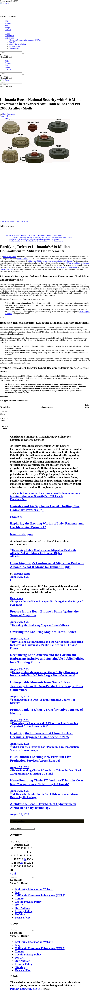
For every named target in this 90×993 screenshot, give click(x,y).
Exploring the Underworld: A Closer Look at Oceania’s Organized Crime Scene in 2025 (41, 735)
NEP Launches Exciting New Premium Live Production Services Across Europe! (40, 758)
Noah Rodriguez (8, 114)
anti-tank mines (22, 259)
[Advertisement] (42, 9)
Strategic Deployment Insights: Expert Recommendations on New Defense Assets (37, 241)
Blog (17, 892)
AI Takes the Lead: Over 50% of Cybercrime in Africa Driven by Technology (43, 805)
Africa (7, 21)
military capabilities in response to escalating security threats (50, 261)
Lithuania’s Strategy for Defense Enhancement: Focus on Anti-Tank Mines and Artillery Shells (41, 237)
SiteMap (20, 914)
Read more (16, 598)
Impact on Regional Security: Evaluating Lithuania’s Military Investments (35, 239)
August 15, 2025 (6, 116)
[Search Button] (23, 53)
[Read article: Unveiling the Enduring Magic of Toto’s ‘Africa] (47, 625)
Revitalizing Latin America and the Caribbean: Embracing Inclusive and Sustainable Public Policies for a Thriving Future (47, 658)
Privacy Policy (14, 46)
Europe (7, 28)
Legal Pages (9, 38)
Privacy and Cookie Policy (26, 988)
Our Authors (9, 36)
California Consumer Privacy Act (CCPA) (25, 40)
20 (21, 862)
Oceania (8, 30)
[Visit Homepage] (4, 3)
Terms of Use (14, 48)
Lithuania (5, 118)
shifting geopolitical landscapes (77, 263)
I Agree (46, 989)
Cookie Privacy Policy (17, 44)
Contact (7, 34)
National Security (33, 496)
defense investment (47, 492)
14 (25, 859)
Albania (15, 556)
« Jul (13, 873)
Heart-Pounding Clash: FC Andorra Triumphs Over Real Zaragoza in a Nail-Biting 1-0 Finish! (46, 782)
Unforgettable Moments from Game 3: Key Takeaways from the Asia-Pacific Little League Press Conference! (46, 686)
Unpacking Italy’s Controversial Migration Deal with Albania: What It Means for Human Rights (47, 565)
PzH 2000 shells (53, 496)
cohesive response (6, 269)
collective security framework (66, 267)
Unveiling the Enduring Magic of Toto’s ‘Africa (43, 632)
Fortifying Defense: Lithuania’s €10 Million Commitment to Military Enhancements (34, 235)
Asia (6, 25)
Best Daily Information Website (34, 889)
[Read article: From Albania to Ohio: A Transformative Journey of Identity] (47, 701)
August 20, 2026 (19, 576)
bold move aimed (9, 257)
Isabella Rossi (22, 573)
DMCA (12, 42)
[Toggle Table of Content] (2, 231)
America (8, 23)
